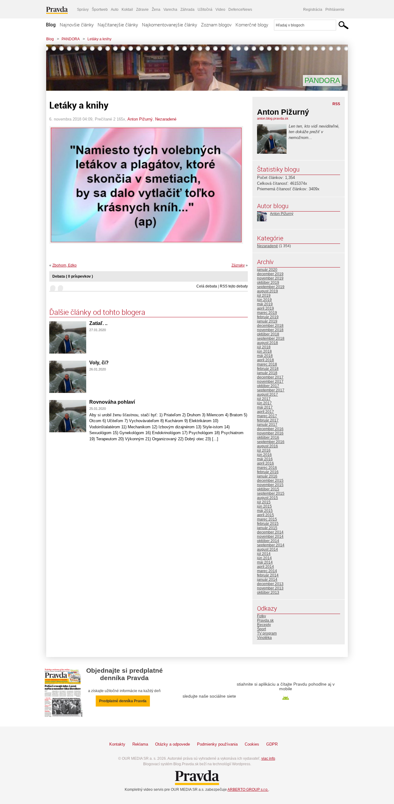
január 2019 (267, 321)
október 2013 (268, 592)
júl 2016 (264, 450)
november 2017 (270, 381)
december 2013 (270, 584)
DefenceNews (240, 9)
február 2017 (268, 420)
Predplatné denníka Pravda (123, 701)
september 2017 (270, 390)
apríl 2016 (265, 463)
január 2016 (267, 476)
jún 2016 (264, 455)
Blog (51, 24)
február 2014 (268, 575)
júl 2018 (264, 347)
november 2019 (270, 278)
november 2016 (270, 433)
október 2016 (268, 437)
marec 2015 (267, 519)
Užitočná (205, 9)
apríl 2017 (265, 412)
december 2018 (270, 325)
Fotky (261, 616)
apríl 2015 (265, 515)
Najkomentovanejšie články (169, 25)
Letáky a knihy (99, 39)
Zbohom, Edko (64, 265)
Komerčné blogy (251, 25)
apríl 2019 (265, 308)
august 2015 (267, 498)
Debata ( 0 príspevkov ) (72, 276)
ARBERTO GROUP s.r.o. (247, 789)
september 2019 (270, 287)
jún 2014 (264, 558)
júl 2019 (264, 295)
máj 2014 (265, 562)
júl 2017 (264, 399)
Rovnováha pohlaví (112, 402)
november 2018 (270, 330)
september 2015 (270, 493)
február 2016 (268, 472)
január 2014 (267, 579)
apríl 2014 (265, 566)
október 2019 (268, 282)
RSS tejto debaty (234, 286)
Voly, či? (99, 362)
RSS (336, 104)
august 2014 (267, 549)
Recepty (264, 625)
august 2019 (267, 291)
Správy (83, 9)
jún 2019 (264, 300)
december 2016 (270, 429)
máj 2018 (265, 356)
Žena (156, 9)
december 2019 (270, 274)
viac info (268, 758)
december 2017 (270, 377)
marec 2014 (267, 571)
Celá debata (206, 286)
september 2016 (270, 442)
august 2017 (267, 394)
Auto (115, 9)
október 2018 (268, 334)
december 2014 (270, 532)
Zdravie (142, 9)
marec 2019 (267, 313)
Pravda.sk (265, 620)
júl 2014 (264, 554)
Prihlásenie (334, 9)
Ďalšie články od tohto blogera (97, 312)
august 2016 (267, 446)
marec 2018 (267, 364)
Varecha (170, 9)
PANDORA (71, 39)
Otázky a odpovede (172, 744)
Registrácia (312, 9)
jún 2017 (264, 403)
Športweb (100, 9)
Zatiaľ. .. (98, 323)
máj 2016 (265, 459)
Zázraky (238, 265)
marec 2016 (267, 467)
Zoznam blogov (216, 25)
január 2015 (267, 528)
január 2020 (267, 269)
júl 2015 (264, 502)
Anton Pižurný (140, 119)
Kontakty (117, 744)
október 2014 (268, 541)
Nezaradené (165, 119)
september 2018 (270, 338)
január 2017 (267, 424)
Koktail (127, 9)
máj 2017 (265, 407)
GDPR (272, 744)
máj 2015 (265, 511)
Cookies (252, 744)
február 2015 (268, 523)
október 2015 (268, 489)
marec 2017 (267, 416)
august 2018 (267, 343)
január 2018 (267, 373)
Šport (261, 629)
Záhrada (187, 9)
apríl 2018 (265, 360)
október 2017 (268, 386)
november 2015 (270, 485)
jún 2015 (264, 506)
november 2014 (270, 536)
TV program (267, 633)
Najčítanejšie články (118, 25)
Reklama (140, 744)
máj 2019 (265, 304)
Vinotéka (264, 638)
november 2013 (270, 588)
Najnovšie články (77, 25)
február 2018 (268, 368)
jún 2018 (264, 351)
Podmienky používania (217, 744)
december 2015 (270, 480)
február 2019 (268, 317)
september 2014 (270, 545)
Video (220, 9)
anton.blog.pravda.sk (272, 118)
